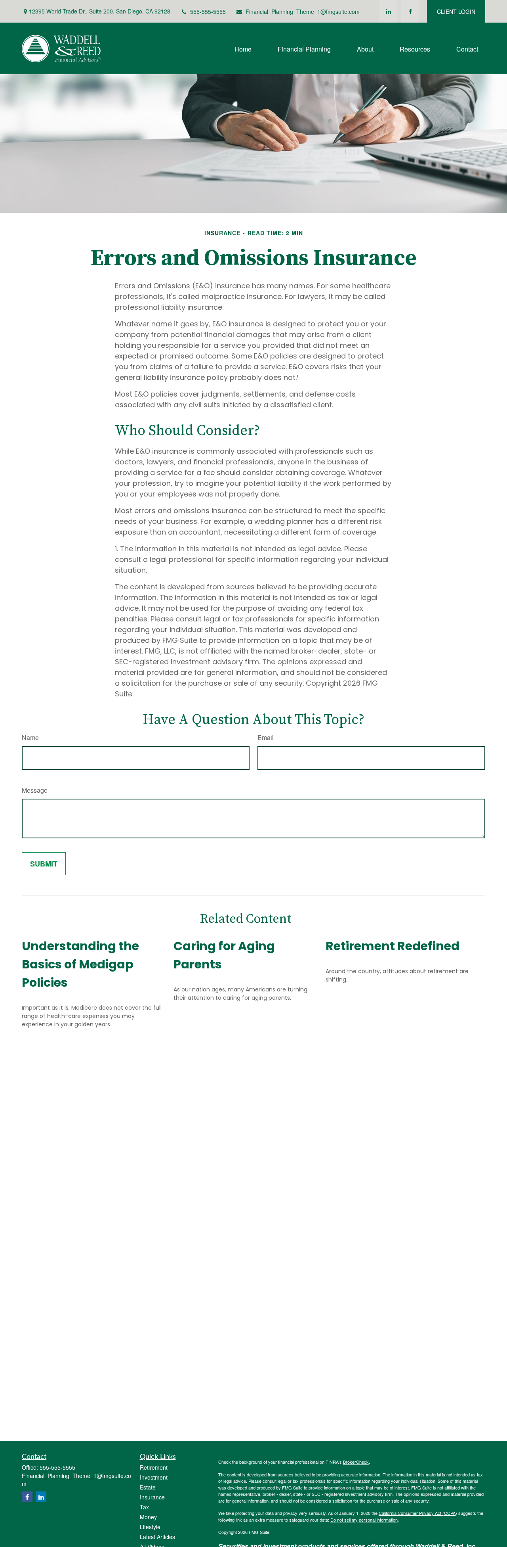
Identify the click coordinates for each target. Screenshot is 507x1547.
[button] (243, 48)
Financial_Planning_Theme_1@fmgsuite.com (303, 11)
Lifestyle (150, 1527)
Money (148, 1517)
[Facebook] (410, 11)
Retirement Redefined (392, 946)
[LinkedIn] (388, 11)
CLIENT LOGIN (456, 11)
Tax (144, 1507)
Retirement (154, 1467)
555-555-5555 (208, 11)
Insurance (152, 1497)
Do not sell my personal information (364, 1519)
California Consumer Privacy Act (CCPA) (418, 1513)
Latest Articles (157, 1537)
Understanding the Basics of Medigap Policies (80, 964)
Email (265, 737)
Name (30, 737)
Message (35, 790)
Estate (148, 1487)
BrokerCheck (356, 1462)
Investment (154, 1477)
